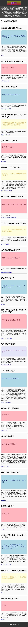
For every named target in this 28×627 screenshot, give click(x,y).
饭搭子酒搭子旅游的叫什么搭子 (8, 217)
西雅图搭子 (20, 7)
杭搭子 (2, 619)
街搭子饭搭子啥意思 (6, 108)
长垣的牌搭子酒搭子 (6, 402)
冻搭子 (11, 8)
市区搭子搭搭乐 (7, 15)
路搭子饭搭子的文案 (6, 564)
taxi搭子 (3, 304)
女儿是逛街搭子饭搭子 (6, 272)
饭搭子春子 (4, 430)
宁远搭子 (3, 500)
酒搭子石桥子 (9, 13)
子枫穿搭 (24, 11)
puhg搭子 (3, 161)
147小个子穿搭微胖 (6, 12)
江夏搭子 (3, 529)
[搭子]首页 (4, 7)
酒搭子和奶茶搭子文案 (18, 12)
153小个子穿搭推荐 (5, 244)
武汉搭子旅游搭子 (5, 466)
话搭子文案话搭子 (19, 8)
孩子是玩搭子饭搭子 (6, 364)
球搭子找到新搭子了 (15, 9)
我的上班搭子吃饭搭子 (6, 190)
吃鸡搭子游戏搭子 (17, 15)
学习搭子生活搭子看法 (6, 338)
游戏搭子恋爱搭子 (5, 134)
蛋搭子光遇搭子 (16, 11)
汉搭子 (2, 55)
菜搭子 (2, 592)
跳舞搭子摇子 (7, 11)
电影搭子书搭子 (5, 80)
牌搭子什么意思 (12, 7)
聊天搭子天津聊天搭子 (16, 16)
